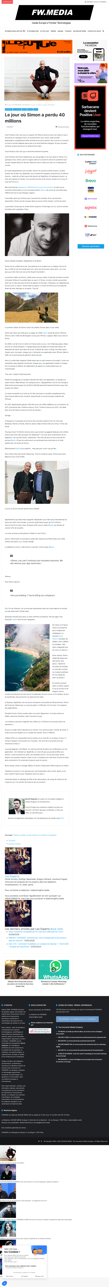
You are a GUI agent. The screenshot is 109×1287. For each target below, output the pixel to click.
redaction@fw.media (35, 1017)
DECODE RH (62, 1041)
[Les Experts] (18, 874)
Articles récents (15, 844)
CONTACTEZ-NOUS (94, 31)
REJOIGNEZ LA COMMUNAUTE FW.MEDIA (77, 1019)
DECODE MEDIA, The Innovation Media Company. (77, 1141)
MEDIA (24, 109)
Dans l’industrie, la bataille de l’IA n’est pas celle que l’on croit (36, 932)
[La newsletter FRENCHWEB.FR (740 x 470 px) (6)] (90, 60)
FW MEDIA (61, 1031)
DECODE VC (62, 1050)
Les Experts (17, 109)
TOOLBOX (68, 31)
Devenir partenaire (91, 246)
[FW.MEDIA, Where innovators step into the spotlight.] (54, 16)
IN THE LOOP (44, 31)
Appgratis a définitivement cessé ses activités (35, 187)
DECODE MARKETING (65, 1044)
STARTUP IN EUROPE (65, 1053)
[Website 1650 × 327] (37, 46)
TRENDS (53, 31)
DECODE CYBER (63, 1037)
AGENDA (60, 31)
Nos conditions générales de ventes (14, 1128)
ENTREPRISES (17, 105)
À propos (12, 841)
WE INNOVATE (63, 1059)
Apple (16, 182)
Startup (30, 109)
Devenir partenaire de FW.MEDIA (40, 1010)
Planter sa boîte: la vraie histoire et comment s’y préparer (35, 835)
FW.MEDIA (14, 1009)
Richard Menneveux (26, 1122)
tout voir (57, 928)
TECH (35, 109)
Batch (43, 190)
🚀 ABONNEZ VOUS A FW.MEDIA (95, 2)
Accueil (8, 105)
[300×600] (90, 149)
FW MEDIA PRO (33, 31)
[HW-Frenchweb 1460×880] (90, 83)
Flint (62, 818)
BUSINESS (26, 105)
